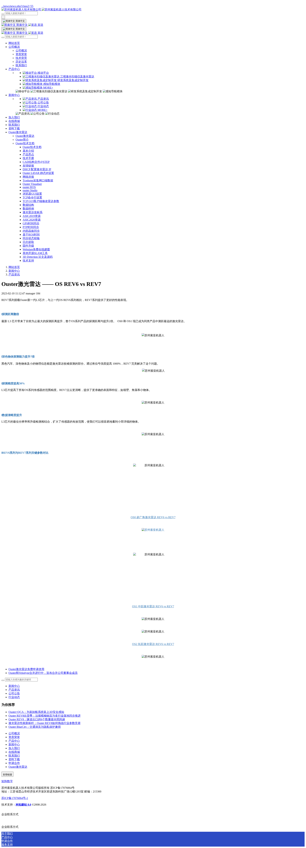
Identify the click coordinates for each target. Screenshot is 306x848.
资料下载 (14, 128)
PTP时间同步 (31, 227)
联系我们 (21, 65)
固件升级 (28, 245)
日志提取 (28, 241)
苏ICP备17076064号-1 (14, 798)
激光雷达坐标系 (32, 212)
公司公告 (14, 693)
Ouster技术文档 (25, 143)
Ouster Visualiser (32, 183)
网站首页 (14, 43)
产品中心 (14, 69)
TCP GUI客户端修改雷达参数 (41, 201)
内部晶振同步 (31, 230)
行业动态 (14, 697)
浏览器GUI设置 (32, 193)
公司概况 (14, 46)
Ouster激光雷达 (17, 132)
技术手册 (28, 158)
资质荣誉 (21, 54)
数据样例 (28, 208)
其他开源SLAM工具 (35, 253)
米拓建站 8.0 (23, 804)
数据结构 (28, 204)
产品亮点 (28, 154)
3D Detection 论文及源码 (38, 256)
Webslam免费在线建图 (36, 249)
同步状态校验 (31, 238)
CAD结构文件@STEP (36, 161)
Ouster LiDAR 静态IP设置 (38, 173)
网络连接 (28, 176)
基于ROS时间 (31, 234)
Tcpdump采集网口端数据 (38, 180)
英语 (40, 24)
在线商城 (14, 121)
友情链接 (28, 165)
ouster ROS (29, 187)
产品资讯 (14, 274)
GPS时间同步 (31, 223)
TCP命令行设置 (32, 197)
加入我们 (14, 117)
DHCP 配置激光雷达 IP (37, 169)
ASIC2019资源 (32, 215)
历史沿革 (21, 61)
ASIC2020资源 (32, 219)
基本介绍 (28, 150)
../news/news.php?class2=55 (17, 6)
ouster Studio (30, 190)
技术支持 (28, 260)
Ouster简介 (22, 139)
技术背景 (21, 57)
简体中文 (22, 24)
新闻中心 (14, 95)
